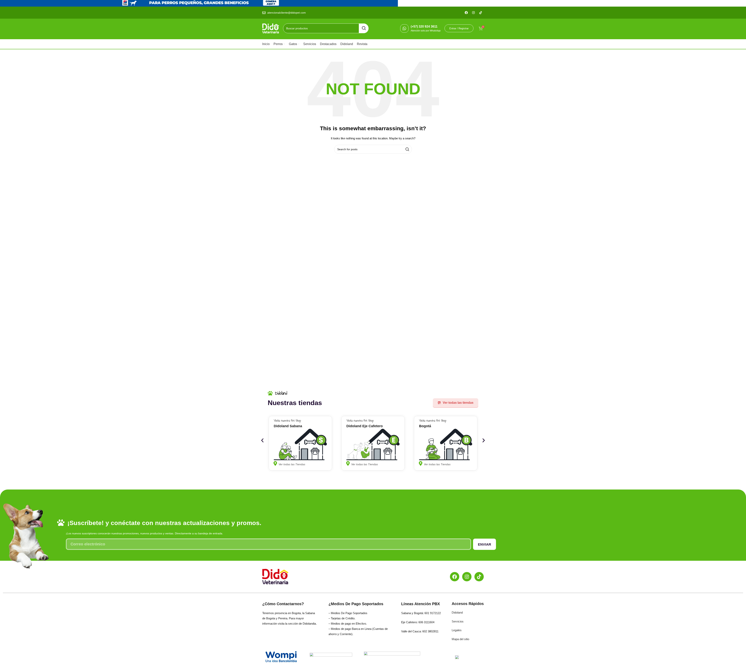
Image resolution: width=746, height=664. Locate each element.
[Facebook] (454, 576)
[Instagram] (466, 576)
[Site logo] (270, 28)
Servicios (458, 621)
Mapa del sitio (460, 639)
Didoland (457, 612)
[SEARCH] (364, 28)
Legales (457, 630)
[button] (262, 440)
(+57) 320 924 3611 (424, 26)
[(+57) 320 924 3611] (404, 28)
